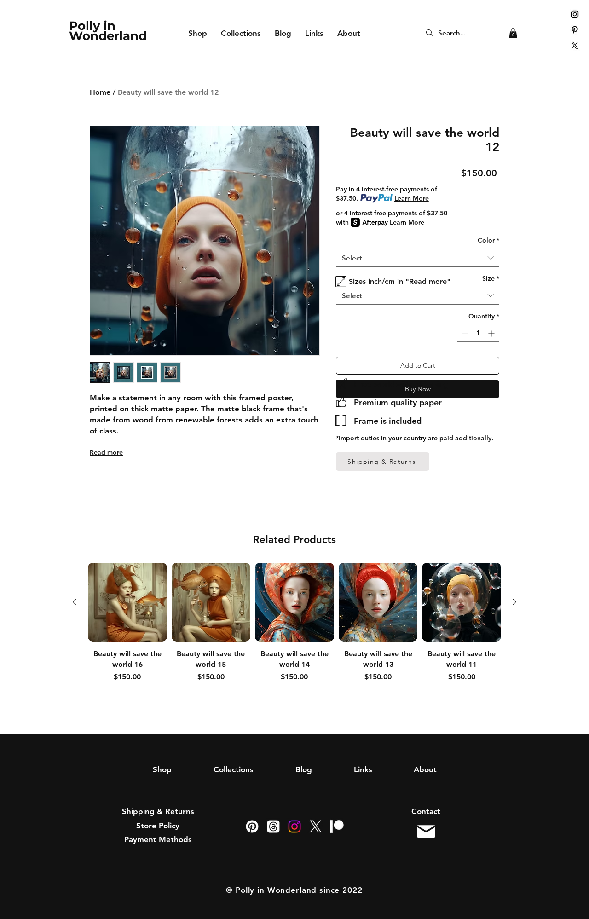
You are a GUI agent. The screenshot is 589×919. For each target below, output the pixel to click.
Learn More (411, 198)
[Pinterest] (252, 826)
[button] (513, 33)
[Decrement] (464, 333)
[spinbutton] (478, 333)
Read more (106, 452)
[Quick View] (127, 602)
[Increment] (492, 333)
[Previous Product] (74, 601)
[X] (575, 45)
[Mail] (426, 831)
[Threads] (273, 826)
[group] (294, 635)
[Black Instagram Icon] (575, 14)
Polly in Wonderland (108, 30)
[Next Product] (514, 601)
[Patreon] (337, 826)
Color (488, 240)
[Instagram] (294, 826)
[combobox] (417, 258)
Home (100, 92)
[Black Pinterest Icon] (575, 30)
